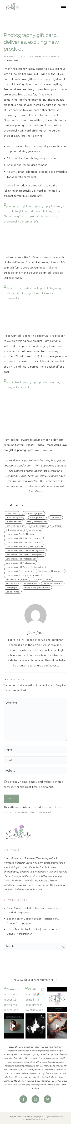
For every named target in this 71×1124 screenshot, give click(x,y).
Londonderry (35, 529)
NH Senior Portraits (52, 583)
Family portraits (39, 525)
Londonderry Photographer (19, 571)
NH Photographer (42, 579)
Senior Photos (12, 591)
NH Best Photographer (17, 579)
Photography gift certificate (37, 587)
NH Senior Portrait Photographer (21, 583)
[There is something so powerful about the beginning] (36, 1026)
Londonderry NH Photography (20, 562)
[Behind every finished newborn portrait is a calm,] (57, 1026)
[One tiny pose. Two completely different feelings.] (14, 1026)
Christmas (55, 517)
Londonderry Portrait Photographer (23, 575)
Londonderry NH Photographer (21, 558)
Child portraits (37, 517)
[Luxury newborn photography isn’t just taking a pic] (57, 999)
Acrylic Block (12, 513)
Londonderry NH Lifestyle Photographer (25, 550)
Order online (11, 185)
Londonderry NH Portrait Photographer (25, 567)
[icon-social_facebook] (24, 1099)
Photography (12, 587)
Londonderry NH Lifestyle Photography (25, 554)
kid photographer (14, 529)
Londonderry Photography (50, 571)
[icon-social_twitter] (47, 1099)
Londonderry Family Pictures (20, 534)
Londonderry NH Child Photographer (24, 538)
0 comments (11, 60)
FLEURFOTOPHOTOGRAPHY (41, 980)
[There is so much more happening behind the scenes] (14, 999)
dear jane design (41, 1119)
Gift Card (57, 525)
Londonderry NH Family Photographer (24, 546)
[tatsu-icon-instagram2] (36, 1099)
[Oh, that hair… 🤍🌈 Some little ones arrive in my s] (36, 999)
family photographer (37, 521)
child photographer (33, 513)
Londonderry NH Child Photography (23, 542)
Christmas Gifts (13, 521)
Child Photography (15, 517)
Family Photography (15, 525)
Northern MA (14, 1084)
